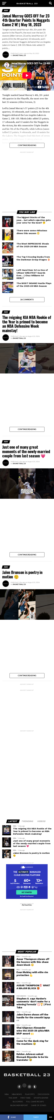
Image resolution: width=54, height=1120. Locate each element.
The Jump (13, 1098)
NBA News (17, 1094)
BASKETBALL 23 (19, 55)
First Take (25, 1098)
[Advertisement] (27, 180)
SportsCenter (41, 1098)
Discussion (43, 1094)
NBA (7, 1094)
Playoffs (30, 1094)
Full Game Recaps (35, 1102)
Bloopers (18, 1102)
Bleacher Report (19, 1105)
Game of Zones (38, 1105)
